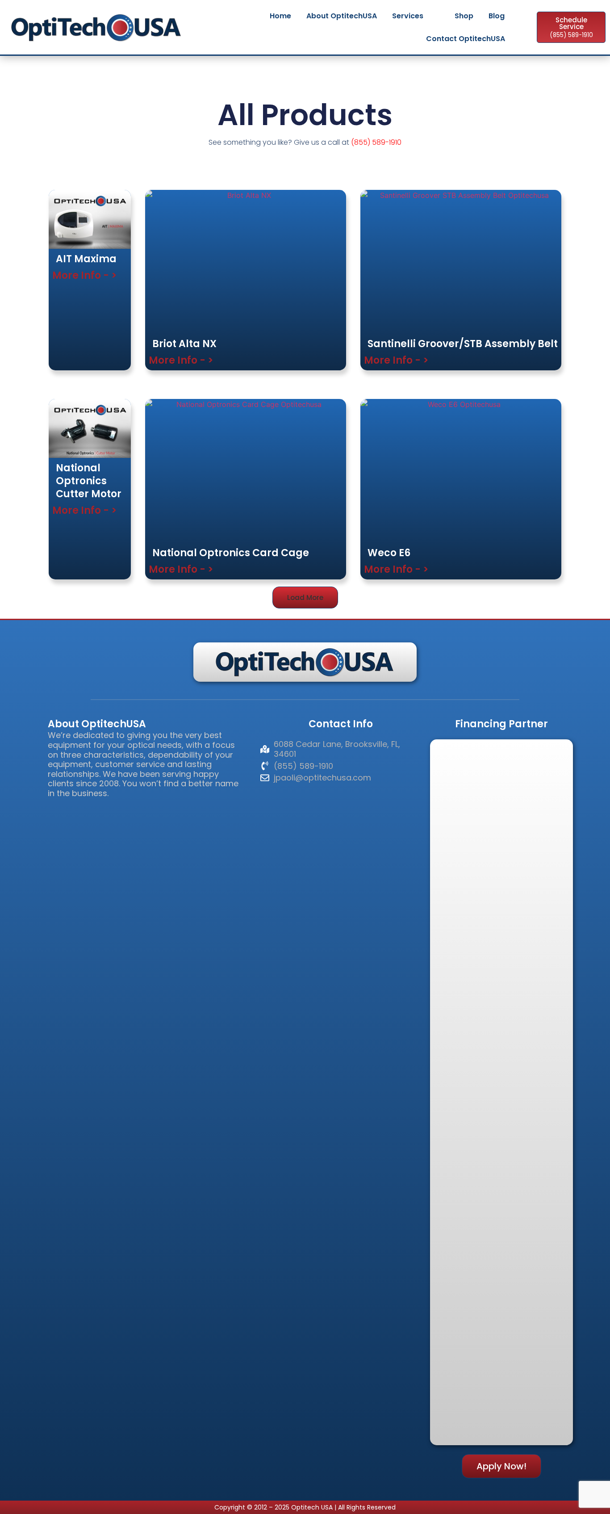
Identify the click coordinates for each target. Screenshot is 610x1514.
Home (280, 16)
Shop (464, 16)
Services (407, 16)
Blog (497, 16)
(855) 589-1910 (376, 142)
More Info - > (84, 275)
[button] (305, 597)
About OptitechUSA (341, 16)
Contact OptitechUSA (465, 39)
